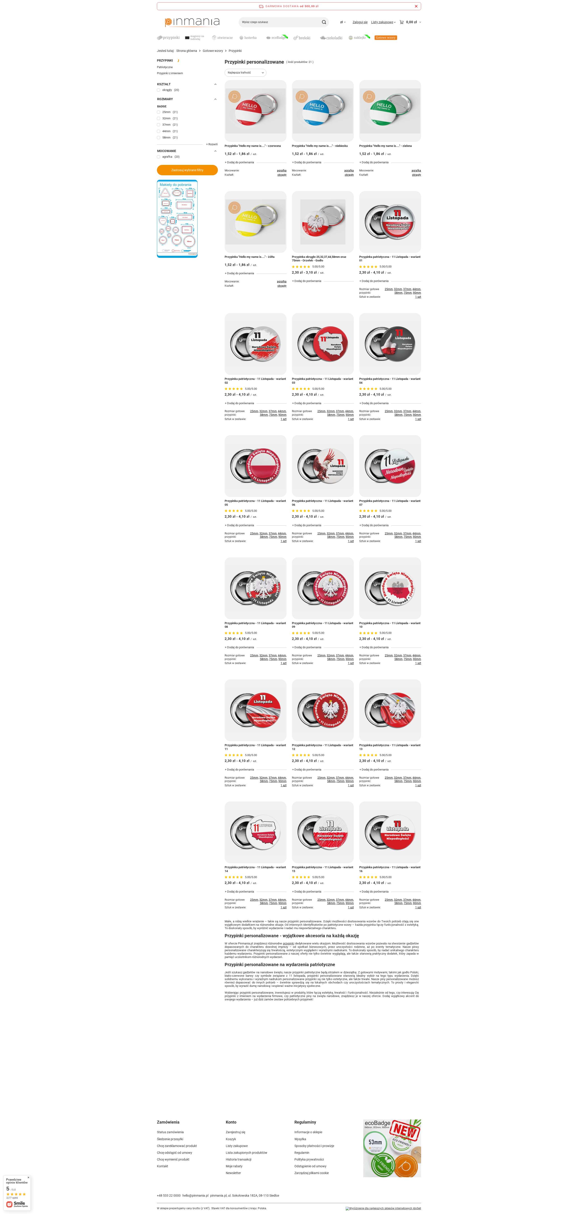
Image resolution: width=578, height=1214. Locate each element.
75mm (408, 292)
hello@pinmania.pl (195, 1195)
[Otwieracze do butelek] (222, 38)
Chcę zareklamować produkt (177, 1146)
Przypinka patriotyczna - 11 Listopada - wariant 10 (389, 625)
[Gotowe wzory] (385, 38)
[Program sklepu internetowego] (383, 1208)
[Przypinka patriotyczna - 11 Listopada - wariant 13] (390, 710)
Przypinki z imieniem (170, 73)
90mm (417, 292)
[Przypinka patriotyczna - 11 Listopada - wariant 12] (323, 710)
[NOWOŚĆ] (392, 1151)
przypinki (288, 943)
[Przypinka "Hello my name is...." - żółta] (256, 222)
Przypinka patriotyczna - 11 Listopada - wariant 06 (322, 502)
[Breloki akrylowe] (303, 38)
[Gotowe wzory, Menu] (399, 37)
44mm (417, 289)
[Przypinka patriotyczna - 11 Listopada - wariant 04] (390, 344)
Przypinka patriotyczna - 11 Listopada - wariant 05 (255, 502)
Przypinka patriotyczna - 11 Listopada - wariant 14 (255, 869)
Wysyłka (300, 1139)
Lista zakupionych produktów (246, 1152)
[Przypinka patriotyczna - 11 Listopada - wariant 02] (256, 344)
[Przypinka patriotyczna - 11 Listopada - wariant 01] (390, 222)
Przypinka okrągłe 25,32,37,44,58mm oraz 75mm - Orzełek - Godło (319, 258)
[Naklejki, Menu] (372, 37)
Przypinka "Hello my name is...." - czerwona (253, 146)
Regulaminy (305, 1122)
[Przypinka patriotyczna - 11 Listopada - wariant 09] (323, 588)
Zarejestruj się (235, 1132)
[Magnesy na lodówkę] (195, 38)
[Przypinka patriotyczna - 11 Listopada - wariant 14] (256, 832)
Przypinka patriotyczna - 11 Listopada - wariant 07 (389, 502)
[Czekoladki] (331, 38)
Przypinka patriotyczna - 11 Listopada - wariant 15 (322, 869)
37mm (407, 289)
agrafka (282, 170)
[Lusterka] (249, 38)
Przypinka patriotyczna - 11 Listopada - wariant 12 (322, 747)
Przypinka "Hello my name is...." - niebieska (320, 146)
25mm (389, 289)
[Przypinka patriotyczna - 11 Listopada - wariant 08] (256, 588)
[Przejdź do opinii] (301, 267)
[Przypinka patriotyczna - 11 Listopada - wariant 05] (256, 466)
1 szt (418, 296)
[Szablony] (177, 256)
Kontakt (162, 1166)
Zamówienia (168, 1122)
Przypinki (165, 60)
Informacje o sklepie (308, 1132)
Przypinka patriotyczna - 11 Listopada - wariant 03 (322, 380)
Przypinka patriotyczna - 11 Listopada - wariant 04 (389, 380)
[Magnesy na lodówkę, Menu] (209, 37)
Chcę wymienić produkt (173, 1159)
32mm (398, 289)
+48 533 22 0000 (169, 1195)
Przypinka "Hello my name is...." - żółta (250, 256)
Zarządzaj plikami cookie (311, 1173)
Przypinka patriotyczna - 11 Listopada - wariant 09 (322, 625)
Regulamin (301, 1152)
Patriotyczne (165, 67)
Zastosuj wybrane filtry (187, 170)
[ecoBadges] (276, 38)
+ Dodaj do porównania (239, 162)
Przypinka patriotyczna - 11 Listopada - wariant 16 (389, 869)
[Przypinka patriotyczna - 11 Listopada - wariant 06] (323, 466)
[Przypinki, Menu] (182, 37)
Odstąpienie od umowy (310, 1166)
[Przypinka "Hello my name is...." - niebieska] (323, 111)
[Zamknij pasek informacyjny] (416, 6)
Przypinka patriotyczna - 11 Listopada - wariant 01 (389, 258)
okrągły (282, 174)
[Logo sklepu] (192, 22)
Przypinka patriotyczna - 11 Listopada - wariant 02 (255, 380)
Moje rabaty (234, 1166)
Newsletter (233, 1173)
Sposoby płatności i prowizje (314, 1146)
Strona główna (186, 51)
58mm (398, 292)
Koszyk (231, 1139)
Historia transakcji (238, 1159)
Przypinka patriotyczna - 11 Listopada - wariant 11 (255, 747)
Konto (231, 1122)
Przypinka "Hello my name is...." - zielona (385, 146)
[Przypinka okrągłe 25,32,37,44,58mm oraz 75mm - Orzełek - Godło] (323, 222)
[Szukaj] (324, 22)
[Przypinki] (168, 38)
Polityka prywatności (309, 1159)
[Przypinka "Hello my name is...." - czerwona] (256, 111)
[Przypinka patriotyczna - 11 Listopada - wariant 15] (323, 832)
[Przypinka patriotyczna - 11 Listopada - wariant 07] (390, 466)
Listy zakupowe (237, 1146)
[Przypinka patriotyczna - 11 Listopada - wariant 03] (323, 344)
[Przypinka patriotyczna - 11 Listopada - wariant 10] (390, 588)
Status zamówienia (170, 1132)
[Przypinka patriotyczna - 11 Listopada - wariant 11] (256, 710)
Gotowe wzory (213, 51)
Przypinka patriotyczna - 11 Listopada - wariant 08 (255, 625)
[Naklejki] (358, 38)
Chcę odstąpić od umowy (174, 1152)
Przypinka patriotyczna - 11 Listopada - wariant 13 (389, 747)
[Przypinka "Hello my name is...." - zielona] (390, 111)
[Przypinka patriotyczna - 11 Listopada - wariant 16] (390, 832)
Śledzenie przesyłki (170, 1139)
